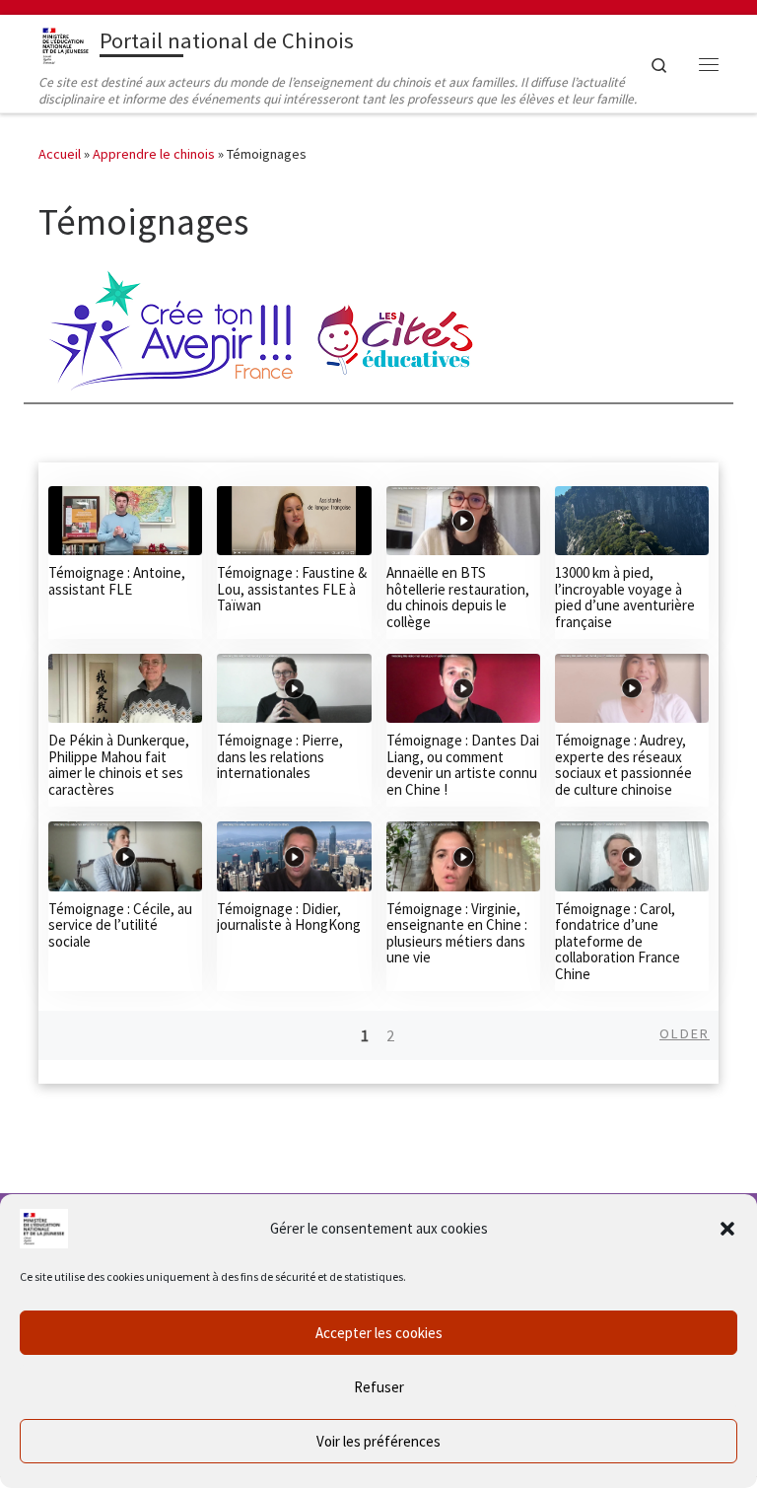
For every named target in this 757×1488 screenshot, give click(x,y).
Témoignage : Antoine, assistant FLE (116, 581)
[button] (727, 1229)
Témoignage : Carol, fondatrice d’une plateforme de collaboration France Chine (617, 941)
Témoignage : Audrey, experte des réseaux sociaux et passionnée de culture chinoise (623, 765)
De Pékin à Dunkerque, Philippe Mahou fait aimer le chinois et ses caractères (118, 765)
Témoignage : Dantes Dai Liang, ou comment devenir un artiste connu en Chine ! (462, 765)
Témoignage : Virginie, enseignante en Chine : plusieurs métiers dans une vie (456, 933)
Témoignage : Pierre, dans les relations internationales (280, 756)
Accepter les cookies (379, 1332)
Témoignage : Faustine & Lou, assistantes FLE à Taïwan (292, 588)
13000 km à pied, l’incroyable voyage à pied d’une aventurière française (625, 597)
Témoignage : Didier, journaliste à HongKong (289, 917)
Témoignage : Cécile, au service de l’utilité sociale (120, 925)
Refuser (379, 1387)
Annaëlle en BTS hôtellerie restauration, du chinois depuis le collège (457, 597)
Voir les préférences (378, 1441)
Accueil (59, 154)
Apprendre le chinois (154, 154)
